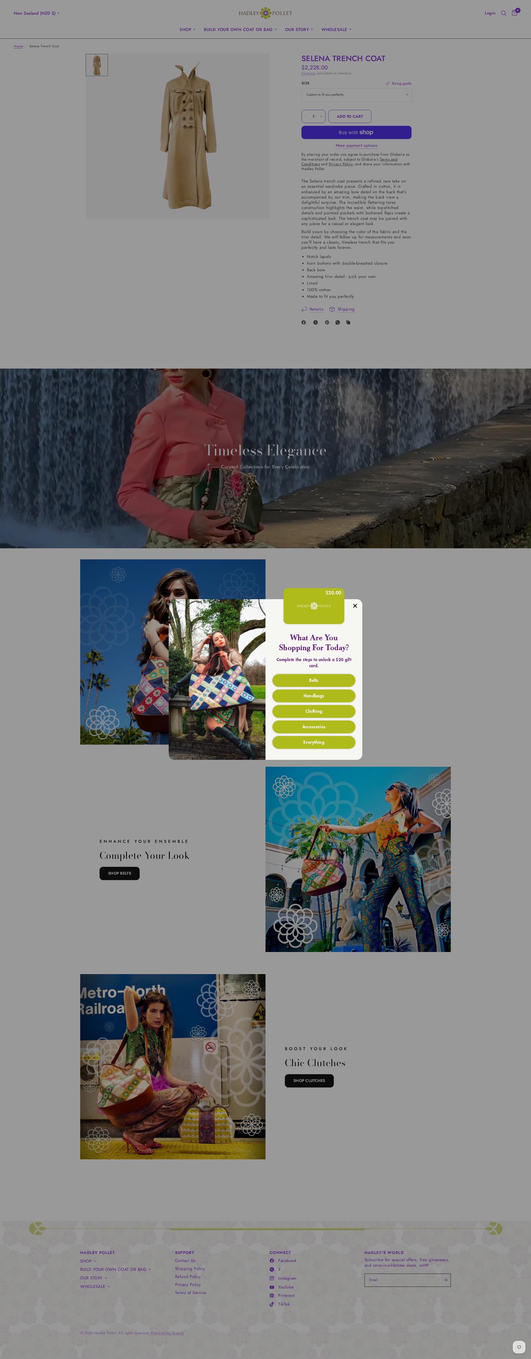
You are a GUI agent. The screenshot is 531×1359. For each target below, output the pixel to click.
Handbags (314, 695)
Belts (314, 680)
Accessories (314, 726)
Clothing (314, 711)
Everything (313, 742)
